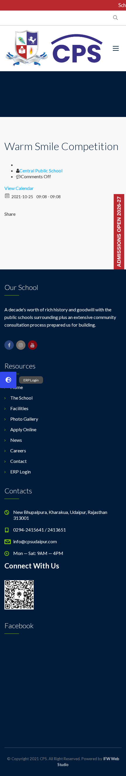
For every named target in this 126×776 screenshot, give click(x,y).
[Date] (7, 195)
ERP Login (20, 471)
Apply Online (23, 429)
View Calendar (19, 188)
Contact (18, 461)
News (16, 440)
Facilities (19, 408)
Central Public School (40, 170)
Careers (18, 450)
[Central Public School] (54, 48)
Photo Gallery (24, 419)
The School (21, 397)
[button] (8, 380)
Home (16, 387)
